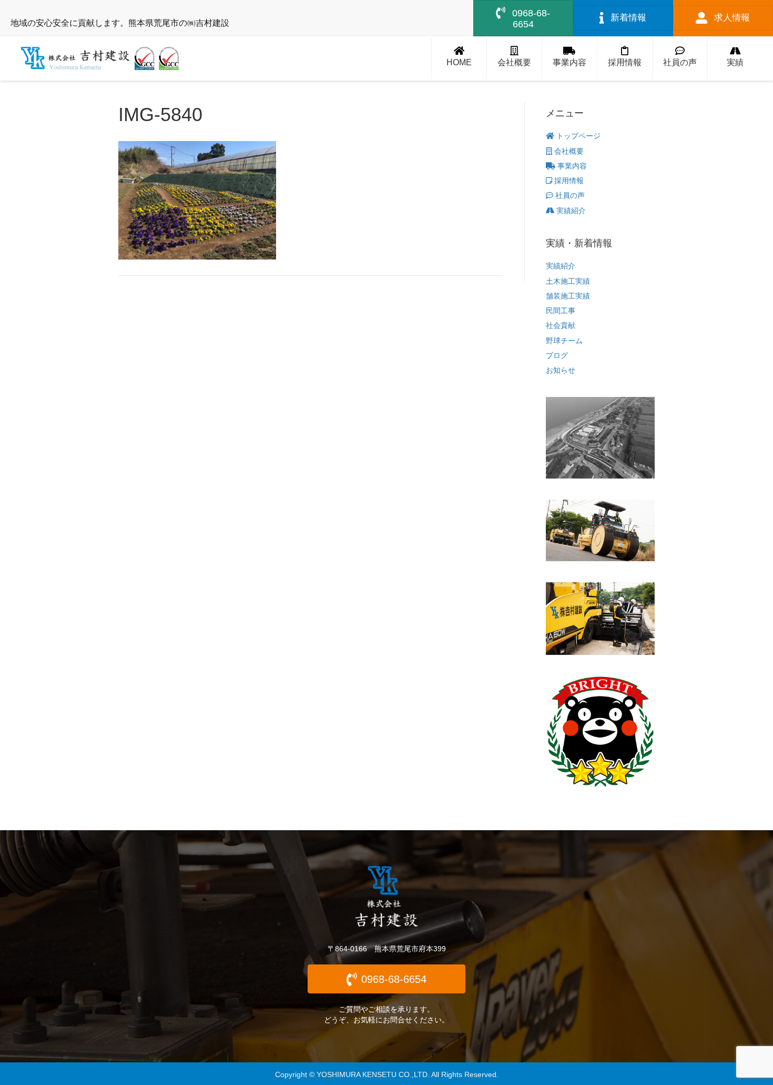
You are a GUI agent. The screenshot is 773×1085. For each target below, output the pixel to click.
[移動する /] (459, 58)
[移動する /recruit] (624, 58)
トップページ (577, 136)
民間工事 (560, 310)
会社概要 (568, 151)
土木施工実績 (568, 281)
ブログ (557, 355)
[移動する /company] (514, 58)
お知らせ (560, 370)
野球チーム (564, 340)
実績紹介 (570, 210)
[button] (386, 978)
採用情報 (568, 180)
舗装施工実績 (568, 296)
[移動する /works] (735, 58)
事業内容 (571, 166)
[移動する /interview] (680, 58)
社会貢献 (560, 325)
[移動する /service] (569, 58)
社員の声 (569, 195)
